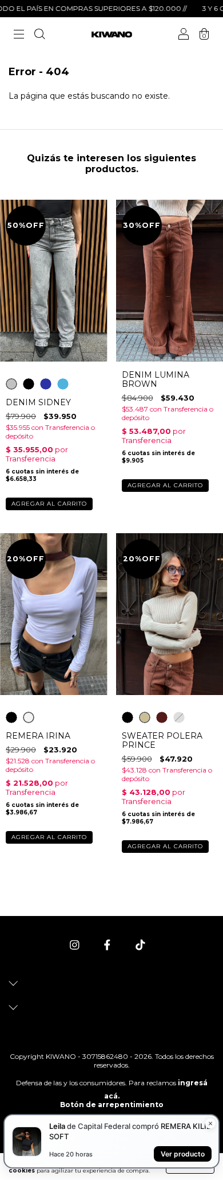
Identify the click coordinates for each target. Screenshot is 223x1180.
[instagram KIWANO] (75, 945)
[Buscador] (39, 35)
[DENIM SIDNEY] (11, 384)
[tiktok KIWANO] (140, 945)
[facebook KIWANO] (108, 945)
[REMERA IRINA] (11, 717)
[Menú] (19, 35)
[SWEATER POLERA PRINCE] (127, 717)
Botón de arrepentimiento (112, 1104)
